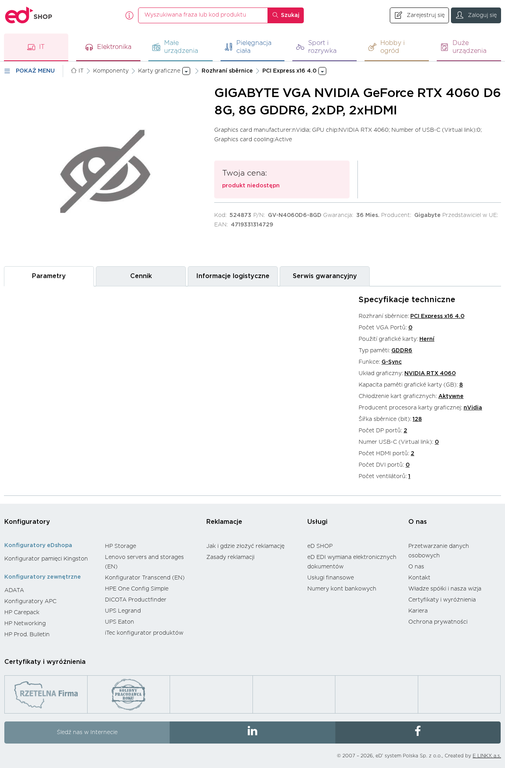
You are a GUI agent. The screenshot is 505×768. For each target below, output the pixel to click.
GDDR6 (401, 350)
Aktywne (451, 396)
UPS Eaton (119, 622)
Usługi (317, 522)
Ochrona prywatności (438, 622)
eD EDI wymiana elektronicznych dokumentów (352, 562)
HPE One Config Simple (136, 589)
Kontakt (419, 578)
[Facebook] (418, 732)
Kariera (418, 611)
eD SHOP (320, 546)
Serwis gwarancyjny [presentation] (325, 276)
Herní (426, 339)
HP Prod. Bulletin (27, 634)
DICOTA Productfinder (135, 600)
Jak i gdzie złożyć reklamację (245, 546)
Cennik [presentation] (141, 276)
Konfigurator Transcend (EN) (145, 578)
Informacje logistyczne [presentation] (232, 276)
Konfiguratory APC (30, 601)
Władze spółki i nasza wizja (444, 589)
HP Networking (25, 623)
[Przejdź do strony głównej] (29, 15)
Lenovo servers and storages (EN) (144, 562)
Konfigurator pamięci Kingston (46, 559)
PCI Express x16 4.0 (437, 316)
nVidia (473, 408)
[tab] (49, 276)
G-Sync (392, 362)
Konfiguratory (27, 522)
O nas (417, 522)
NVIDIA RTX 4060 (430, 373)
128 (417, 419)
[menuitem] (50, 558)
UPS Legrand (123, 611)
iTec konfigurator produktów (144, 633)
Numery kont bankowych (341, 589)
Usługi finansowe (330, 578)
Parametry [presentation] (49, 276)
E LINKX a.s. (487, 755)
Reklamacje (224, 522)
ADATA (14, 590)
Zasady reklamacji (230, 557)
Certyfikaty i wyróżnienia (442, 600)
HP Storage (120, 546)
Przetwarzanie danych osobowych (438, 551)
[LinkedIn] (252, 732)
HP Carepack (21, 612)
